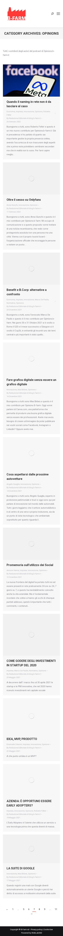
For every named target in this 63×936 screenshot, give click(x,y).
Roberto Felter (40, 811)
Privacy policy (36, 929)
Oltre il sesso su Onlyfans (24, 199)
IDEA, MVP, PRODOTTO (22, 739)
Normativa (11, 303)
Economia (11, 111)
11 (56, 909)
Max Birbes (22, 389)
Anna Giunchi (12, 205)
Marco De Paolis (42, 299)
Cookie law (48, 929)
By (24, 118)
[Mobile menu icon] (58, 13)
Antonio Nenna (13, 570)
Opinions (38, 111)
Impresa (19, 111)
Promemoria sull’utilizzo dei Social (30, 565)
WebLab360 (37, 933)
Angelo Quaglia (13, 484)
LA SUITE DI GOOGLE (21, 868)
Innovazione (29, 111)
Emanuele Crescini (14, 744)
